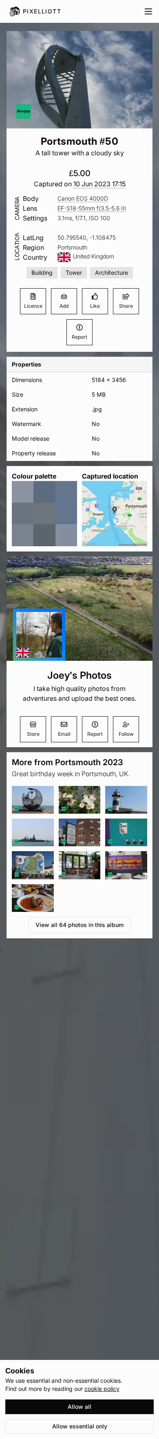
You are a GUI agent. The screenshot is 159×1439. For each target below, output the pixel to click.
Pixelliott (42, 11)
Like (95, 306)
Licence (33, 306)
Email (64, 734)
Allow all (79, 1406)
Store (33, 734)
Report (79, 337)
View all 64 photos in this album (79, 924)
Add (64, 306)
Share (126, 306)
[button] (99, 184)
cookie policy (101, 1388)
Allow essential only (79, 1426)
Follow (126, 734)
